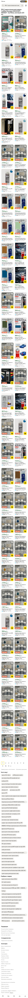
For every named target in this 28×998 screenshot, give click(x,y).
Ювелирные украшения (6, 979)
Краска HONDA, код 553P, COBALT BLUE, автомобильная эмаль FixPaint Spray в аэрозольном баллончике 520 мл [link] (7, 63)
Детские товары (5, 977)
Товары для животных (6, 973)
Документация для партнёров (8, 933)
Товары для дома (5, 957)
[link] (6, 775)
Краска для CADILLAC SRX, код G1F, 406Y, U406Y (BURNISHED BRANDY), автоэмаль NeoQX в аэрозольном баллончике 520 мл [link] (7, 88)
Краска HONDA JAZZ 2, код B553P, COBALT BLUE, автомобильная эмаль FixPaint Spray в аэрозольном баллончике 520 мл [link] (20, 113)
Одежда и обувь (5, 956)
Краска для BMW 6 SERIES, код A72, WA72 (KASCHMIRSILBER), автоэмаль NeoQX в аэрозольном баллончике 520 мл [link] (20, 463)
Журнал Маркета (5, 988)
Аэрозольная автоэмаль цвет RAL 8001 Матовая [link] (7, 263)
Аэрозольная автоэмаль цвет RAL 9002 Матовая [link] (20, 63)
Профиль (25, 996)
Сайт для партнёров (5, 934)
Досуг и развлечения (6, 946)
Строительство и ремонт (6, 975)
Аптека (2, 959)
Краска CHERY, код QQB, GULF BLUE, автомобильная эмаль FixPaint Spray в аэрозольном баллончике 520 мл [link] (7, 633)
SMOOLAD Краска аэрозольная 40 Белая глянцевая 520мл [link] (7, 36)
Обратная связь (4, 984)
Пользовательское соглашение (8, 982)
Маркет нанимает (5, 986)
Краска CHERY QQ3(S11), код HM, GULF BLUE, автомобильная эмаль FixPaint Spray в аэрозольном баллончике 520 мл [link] (20, 439)
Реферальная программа (6, 940)
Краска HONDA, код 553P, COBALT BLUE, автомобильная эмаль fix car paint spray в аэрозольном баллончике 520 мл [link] (20, 263)
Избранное (14, 996)
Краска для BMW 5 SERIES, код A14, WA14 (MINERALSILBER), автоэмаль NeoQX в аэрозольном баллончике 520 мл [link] (20, 313)
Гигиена (3, 952)
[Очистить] (22, 5)
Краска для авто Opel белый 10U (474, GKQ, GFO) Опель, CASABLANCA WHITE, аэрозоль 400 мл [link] (7, 414)
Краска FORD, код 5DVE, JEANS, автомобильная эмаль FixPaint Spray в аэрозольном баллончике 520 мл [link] (7, 113)
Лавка (8, 996)
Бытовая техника (5, 950)
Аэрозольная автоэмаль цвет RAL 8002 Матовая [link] (7, 239)
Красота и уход (4, 961)
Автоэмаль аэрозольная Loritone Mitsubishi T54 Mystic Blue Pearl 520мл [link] (7, 388)
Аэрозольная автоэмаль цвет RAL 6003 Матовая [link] (7, 338)
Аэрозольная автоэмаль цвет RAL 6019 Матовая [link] (20, 239)
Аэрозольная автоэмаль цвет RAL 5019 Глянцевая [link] (7, 287)
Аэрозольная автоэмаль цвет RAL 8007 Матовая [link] (20, 488)
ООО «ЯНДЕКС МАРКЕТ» (10, 990)
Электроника (4, 954)
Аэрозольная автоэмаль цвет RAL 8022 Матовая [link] (7, 213)
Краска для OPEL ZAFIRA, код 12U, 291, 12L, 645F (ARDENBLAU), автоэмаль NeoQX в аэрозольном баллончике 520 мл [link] (20, 338)
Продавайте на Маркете (6, 931)
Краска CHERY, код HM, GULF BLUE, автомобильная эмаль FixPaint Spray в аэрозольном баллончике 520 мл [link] (7, 189)
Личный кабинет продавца (7, 929)
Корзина (19, 996)
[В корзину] (12, 30)
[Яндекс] (11, 993)
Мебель (3, 948)
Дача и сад (3, 965)
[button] (26, 5)
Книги (2, 967)
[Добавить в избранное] (12, 17)
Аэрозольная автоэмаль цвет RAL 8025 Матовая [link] (20, 213)
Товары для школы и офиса (7, 969)
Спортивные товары (5, 971)
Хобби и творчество (5, 963)
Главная (3, 996)
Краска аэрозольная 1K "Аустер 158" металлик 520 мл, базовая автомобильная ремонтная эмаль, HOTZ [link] (7, 139)
